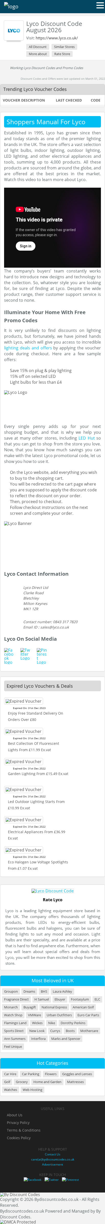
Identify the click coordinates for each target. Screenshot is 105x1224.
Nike (51, 1023)
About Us (14, 1115)
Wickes (37, 1023)
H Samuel (41, 999)
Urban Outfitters (59, 1015)
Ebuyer (60, 999)
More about (38, 54)
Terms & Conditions (24, 1130)
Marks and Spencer (65, 1039)
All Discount (38, 46)
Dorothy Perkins (73, 1023)
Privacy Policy (18, 1122)
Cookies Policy (19, 1137)
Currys (55, 1031)
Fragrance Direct (16, 999)
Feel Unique (13, 1046)
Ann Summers (14, 1039)
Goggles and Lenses (77, 1074)
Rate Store (62, 54)
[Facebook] (32, 1180)
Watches (10, 1090)
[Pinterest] (70, 1180)
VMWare (34, 1015)
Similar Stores (64, 46)
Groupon (11, 991)
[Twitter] (52, 1180)
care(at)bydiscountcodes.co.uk (52, 1159)
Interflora (38, 1039)
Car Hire (10, 1074)
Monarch (11, 1007)
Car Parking (30, 1074)
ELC (97, 999)
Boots (70, 1031)
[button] (100, 5)
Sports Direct (14, 1031)
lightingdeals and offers (28, 348)
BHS (44, 991)
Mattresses (75, 1082)
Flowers (51, 1074)
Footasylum (80, 999)
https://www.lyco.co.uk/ (57, 37)
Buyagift (29, 1007)
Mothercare (89, 1031)
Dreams (29, 991)
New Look (37, 1031)
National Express (54, 1007)
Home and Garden (47, 1082)
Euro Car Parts (88, 1015)
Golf (7, 1082)
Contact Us (52, 1154)
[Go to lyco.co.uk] (52, 891)
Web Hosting (32, 1090)
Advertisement (52, 1164)
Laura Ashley (62, 991)
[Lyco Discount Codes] (14, 30)
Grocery (22, 1082)
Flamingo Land (15, 1023)
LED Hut (86, 438)
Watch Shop (13, 1015)
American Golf (83, 1007)
